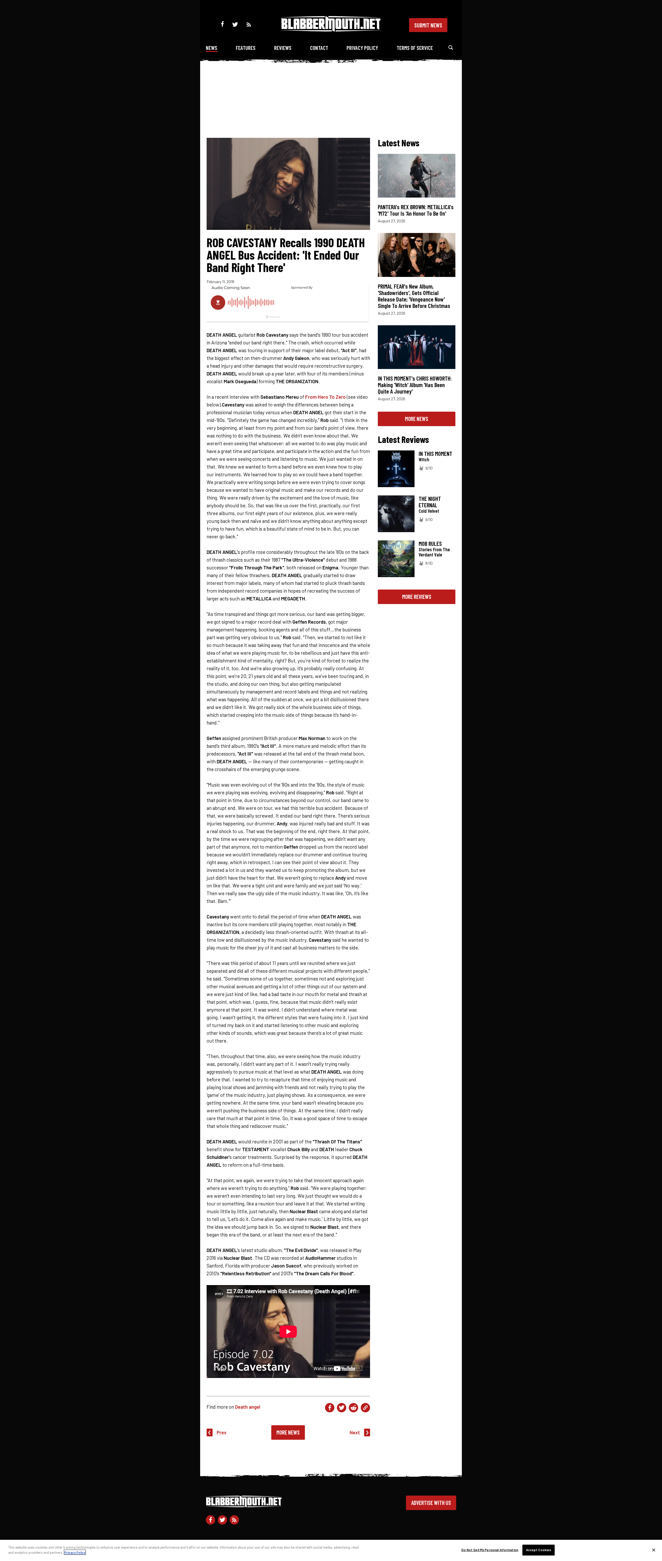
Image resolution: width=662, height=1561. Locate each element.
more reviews (416, 596)
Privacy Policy (362, 47)
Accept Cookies (538, 1550)
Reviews (282, 47)
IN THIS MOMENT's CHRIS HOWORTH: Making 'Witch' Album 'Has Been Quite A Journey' (415, 385)
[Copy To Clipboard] (365, 1407)
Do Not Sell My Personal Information (489, 1550)
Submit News (428, 25)
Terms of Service (415, 47)
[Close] (653, 1550)
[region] (331, 1550)
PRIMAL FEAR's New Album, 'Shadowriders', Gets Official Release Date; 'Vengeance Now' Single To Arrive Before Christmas (414, 296)
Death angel (247, 1407)
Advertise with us (431, 1502)
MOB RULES (430, 543)
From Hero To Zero (325, 397)
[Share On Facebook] (329, 1407)
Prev (222, 1432)
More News (288, 1432)
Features (245, 47)
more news (416, 418)
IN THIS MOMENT (435, 453)
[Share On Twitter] (341, 1407)
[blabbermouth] (331, 30)
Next (355, 1432)
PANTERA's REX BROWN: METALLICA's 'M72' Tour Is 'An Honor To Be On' (416, 210)
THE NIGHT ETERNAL (430, 502)
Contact (319, 47)
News (211, 47)
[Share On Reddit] (353, 1407)
